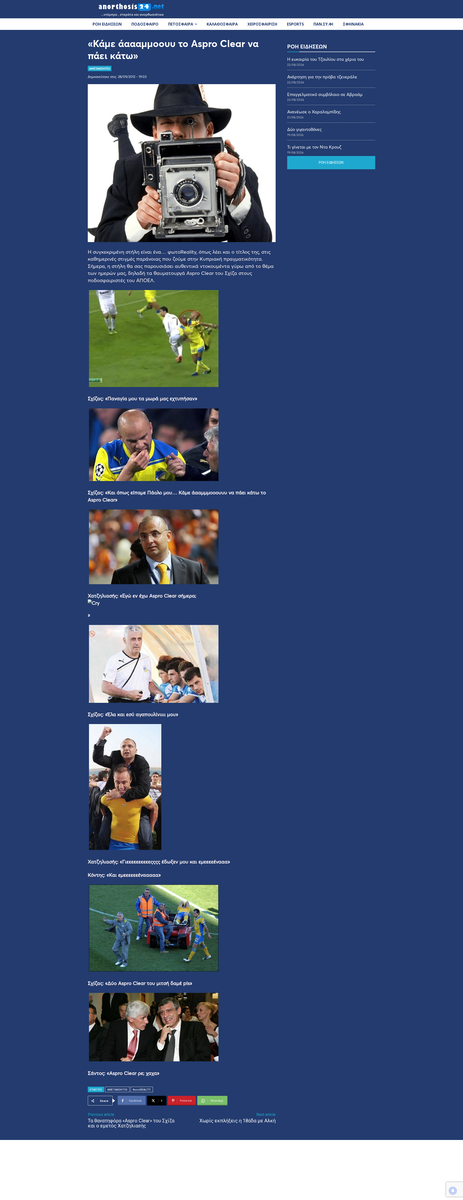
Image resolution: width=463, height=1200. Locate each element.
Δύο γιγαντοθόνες (304, 129)
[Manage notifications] (453, 1190)
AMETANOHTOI (99, 68)
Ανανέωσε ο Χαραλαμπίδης (314, 112)
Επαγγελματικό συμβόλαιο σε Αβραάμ (324, 94)
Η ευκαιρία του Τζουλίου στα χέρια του (325, 59)
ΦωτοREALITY (142, 1089)
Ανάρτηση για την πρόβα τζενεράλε (322, 77)
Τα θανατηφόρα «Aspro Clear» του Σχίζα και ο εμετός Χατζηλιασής (131, 1123)
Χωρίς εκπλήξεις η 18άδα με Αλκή (237, 1121)
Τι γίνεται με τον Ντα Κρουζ (314, 147)
